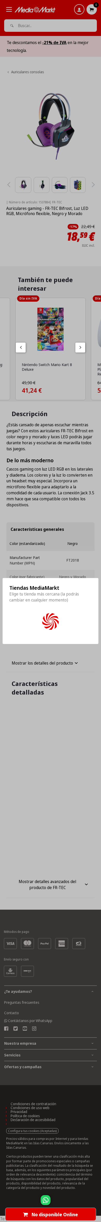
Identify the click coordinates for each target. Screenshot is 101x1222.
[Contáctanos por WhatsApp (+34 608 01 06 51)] (96, 1203)
